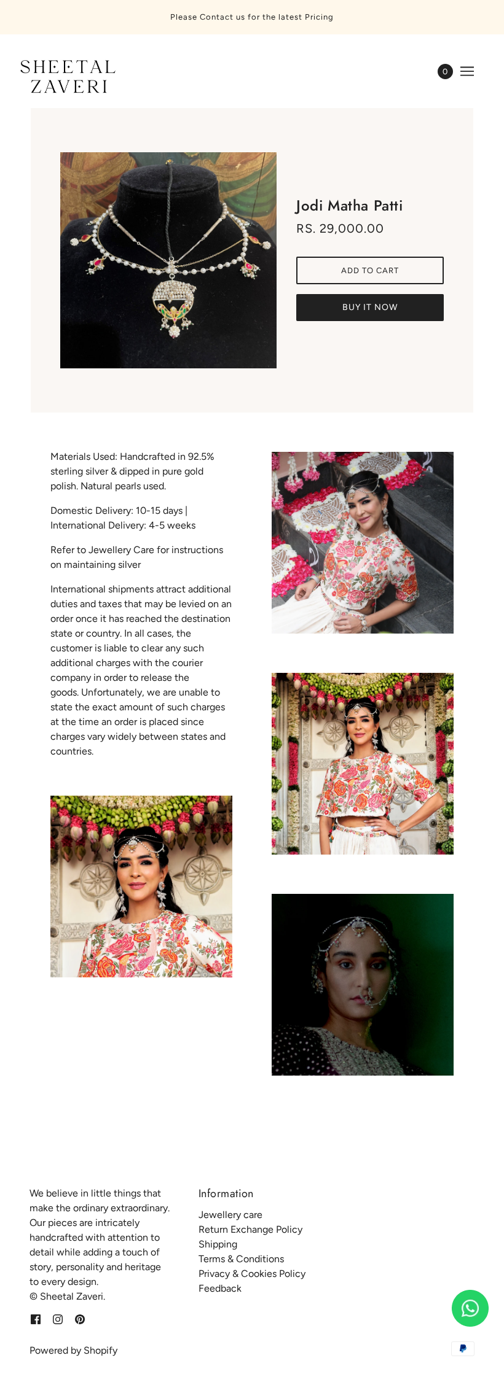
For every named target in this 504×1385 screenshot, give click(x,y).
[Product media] (141, 886)
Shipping (218, 1244)
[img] (36, 1318)
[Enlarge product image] (168, 260)
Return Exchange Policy (250, 1229)
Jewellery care (230, 1214)
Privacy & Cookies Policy (252, 1273)
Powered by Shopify (73, 1350)
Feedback (220, 1288)
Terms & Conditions (241, 1259)
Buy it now (370, 307)
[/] (65, 77)
